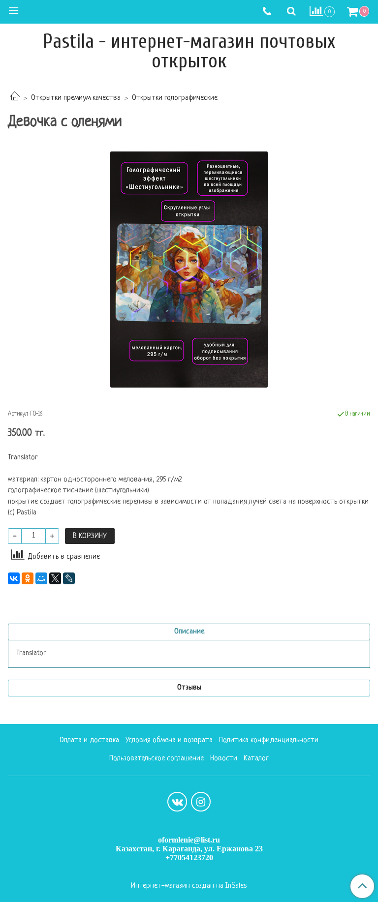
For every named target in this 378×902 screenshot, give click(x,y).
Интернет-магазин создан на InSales (189, 886)
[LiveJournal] (69, 578)
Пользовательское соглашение (156, 758)
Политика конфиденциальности (268, 740)
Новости (223, 758)
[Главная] (15, 98)
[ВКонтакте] (14, 578)
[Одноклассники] (27, 578)
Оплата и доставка (89, 740)
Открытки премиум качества (76, 98)
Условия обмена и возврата (169, 740)
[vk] (177, 802)
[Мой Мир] (41, 578)
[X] (55, 578)
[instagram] (201, 802)
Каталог (256, 758)
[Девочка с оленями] (189, 269)
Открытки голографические (175, 98)
